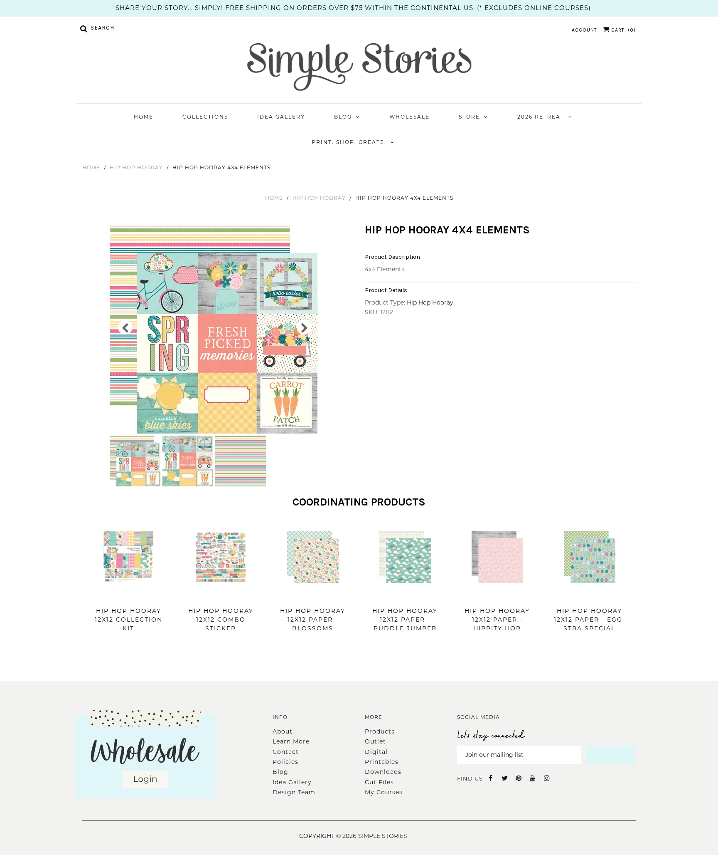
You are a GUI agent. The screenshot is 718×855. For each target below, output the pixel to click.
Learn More (291, 741)
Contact (286, 752)
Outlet (375, 741)
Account (584, 30)
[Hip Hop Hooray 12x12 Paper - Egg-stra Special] (589, 595)
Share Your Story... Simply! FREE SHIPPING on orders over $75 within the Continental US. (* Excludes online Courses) (353, 8)
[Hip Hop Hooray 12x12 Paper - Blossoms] (313, 595)
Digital (376, 752)
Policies (285, 762)
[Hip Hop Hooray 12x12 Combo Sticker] (220, 595)
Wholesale (409, 117)
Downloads (383, 772)
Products (380, 731)
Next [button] (304, 327)
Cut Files (379, 782)
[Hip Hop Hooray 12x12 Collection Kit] (128, 595)
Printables (381, 762)
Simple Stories (382, 836)
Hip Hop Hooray (136, 167)
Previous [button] (125, 327)
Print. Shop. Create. (349, 142)
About (283, 731)
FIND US (470, 778)
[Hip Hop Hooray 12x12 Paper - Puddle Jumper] (405, 595)
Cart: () (623, 30)
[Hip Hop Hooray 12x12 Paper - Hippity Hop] (497, 595)
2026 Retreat (540, 117)
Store (469, 117)
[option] (215, 330)
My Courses (384, 792)
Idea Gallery (281, 117)
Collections (205, 117)
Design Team (294, 792)
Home (143, 117)
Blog (343, 117)
